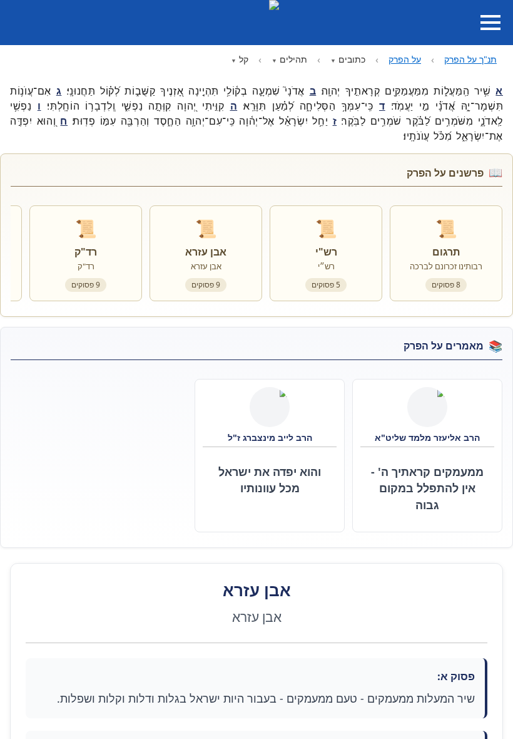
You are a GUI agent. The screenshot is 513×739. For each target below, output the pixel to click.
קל (243, 59)
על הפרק (405, 59)
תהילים (293, 59)
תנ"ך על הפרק (470, 59)
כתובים (351, 59)
